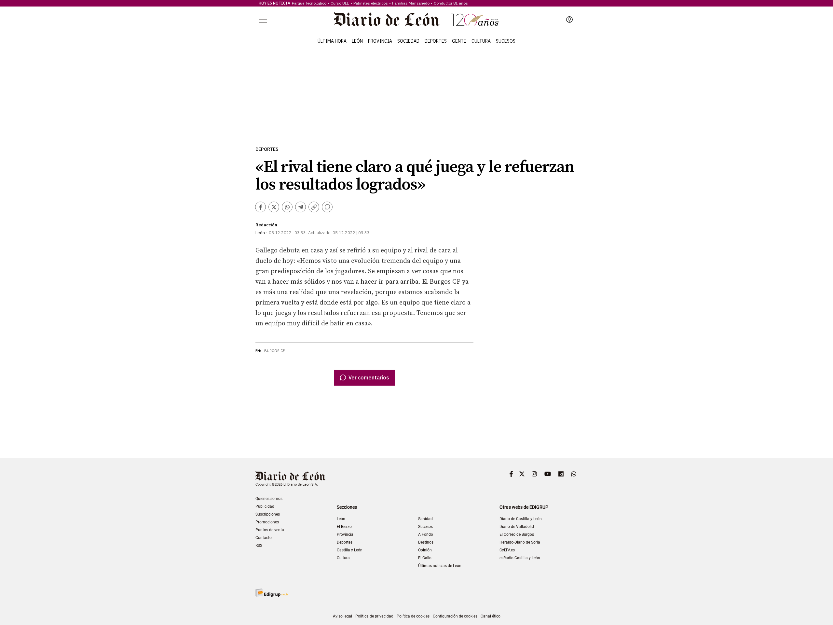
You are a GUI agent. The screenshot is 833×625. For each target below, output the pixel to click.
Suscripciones (267, 514)
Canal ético (490, 616)
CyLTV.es (507, 550)
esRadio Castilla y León (519, 558)
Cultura (481, 41)
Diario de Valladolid (516, 526)
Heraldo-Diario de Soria (519, 542)
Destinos (425, 542)
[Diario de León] (416, 19)
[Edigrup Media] (271, 592)
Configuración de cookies (455, 616)
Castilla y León (349, 550)
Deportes (436, 41)
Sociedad (408, 41)
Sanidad (425, 519)
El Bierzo (344, 526)
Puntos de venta (269, 530)
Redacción (266, 225)
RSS (258, 545)
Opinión (425, 550)
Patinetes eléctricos (370, 3)
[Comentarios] (327, 207)
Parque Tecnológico (309, 3)
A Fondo (425, 534)
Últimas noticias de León (439, 565)
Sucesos (505, 41)
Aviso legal (342, 616)
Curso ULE (340, 3)
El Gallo (424, 558)
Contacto (263, 537)
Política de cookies (413, 616)
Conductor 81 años (451, 3)
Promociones (267, 522)
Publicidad (264, 506)
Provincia (380, 41)
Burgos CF (274, 350)
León (357, 41)
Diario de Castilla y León (520, 519)
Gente (459, 41)
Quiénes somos (268, 498)
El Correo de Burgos (516, 534)
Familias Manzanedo (411, 3)
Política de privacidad (374, 616)
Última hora (332, 41)
